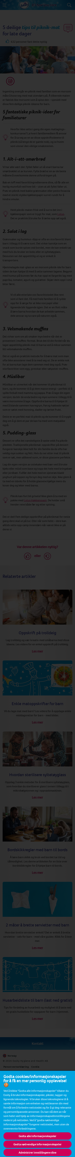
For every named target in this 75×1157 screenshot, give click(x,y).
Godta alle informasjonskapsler (38, 1136)
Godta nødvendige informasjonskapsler (37, 1144)
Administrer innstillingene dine (38, 1152)
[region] (37, 1113)
